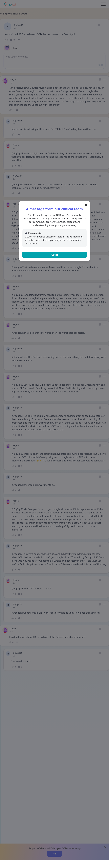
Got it (54, 254)
